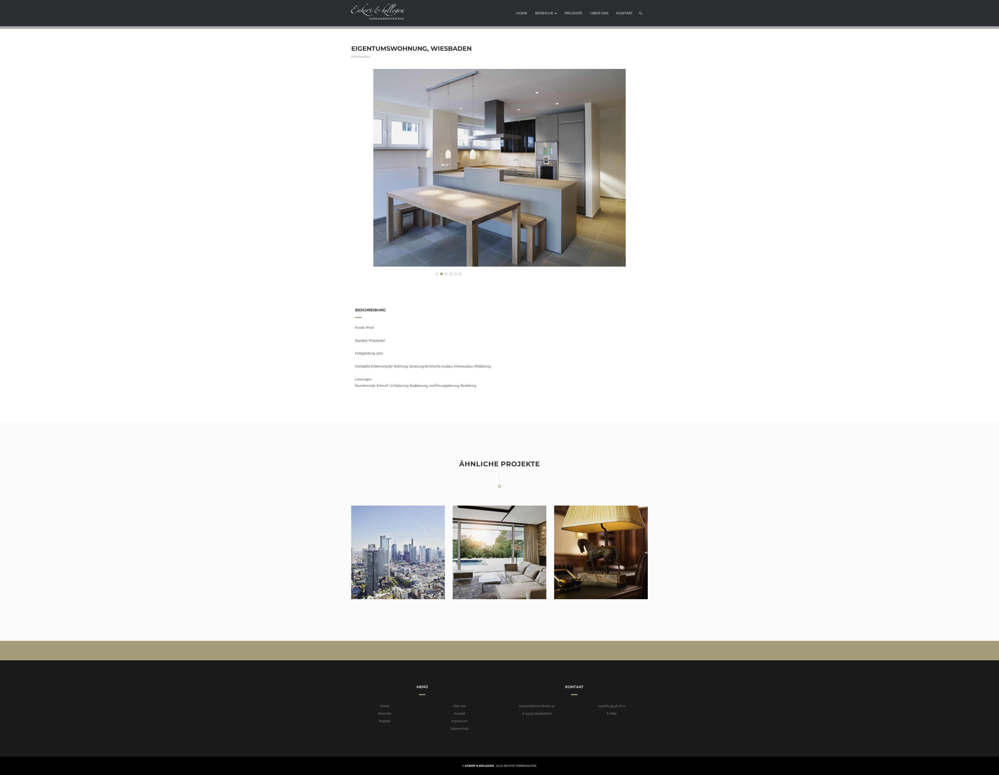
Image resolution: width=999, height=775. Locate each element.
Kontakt (624, 13)
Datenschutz (459, 729)
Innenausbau (360, 57)
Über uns (599, 13)
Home (521, 13)
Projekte (573, 13)
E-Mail (611, 713)
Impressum (459, 721)
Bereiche (544, 13)
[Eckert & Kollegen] (376, 12)
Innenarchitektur (372, 588)
